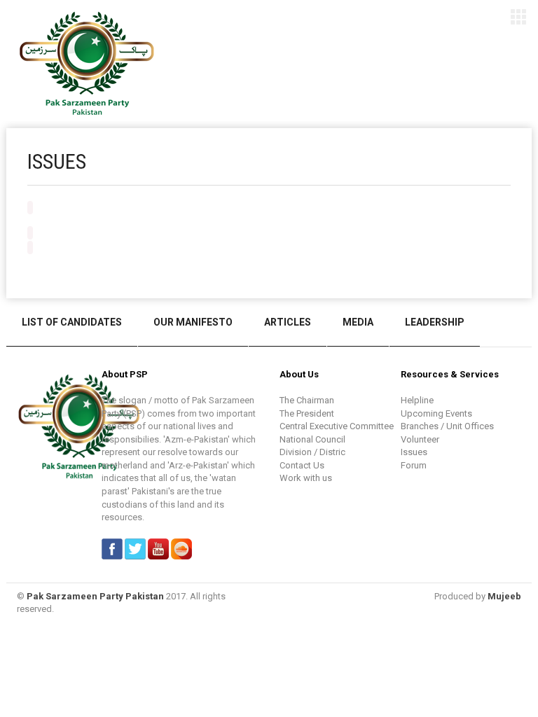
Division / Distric (312, 452)
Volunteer (420, 439)
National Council (312, 439)
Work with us (306, 478)
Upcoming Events (436, 413)
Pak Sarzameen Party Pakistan (95, 596)
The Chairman (307, 400)
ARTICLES (287, 322)
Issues (414, 452)
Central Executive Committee (337, 426)
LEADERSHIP (434, 322)
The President (307, 413)
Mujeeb (504, 596)
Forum (414, 465)
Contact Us (302, 465)
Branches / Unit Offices (447, 426)
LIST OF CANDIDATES (72, 322)
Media (358, 322)
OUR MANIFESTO (193, 322)
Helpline (417, 400)
